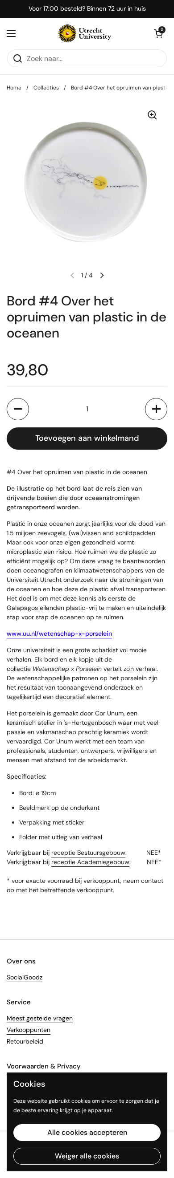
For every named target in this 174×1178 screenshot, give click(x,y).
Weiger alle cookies (87, 1156)
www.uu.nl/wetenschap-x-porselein (59, 634)
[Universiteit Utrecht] (85, 33)
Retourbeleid (25, 1041)
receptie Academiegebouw (90, 862)
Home (14, 87)
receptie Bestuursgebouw (88, 853)
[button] (18, 409)
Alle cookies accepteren (87, 1132)
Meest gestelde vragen (40, 1018)
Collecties (46, 87)
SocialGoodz (24, 977)
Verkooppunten (28, 1030)
